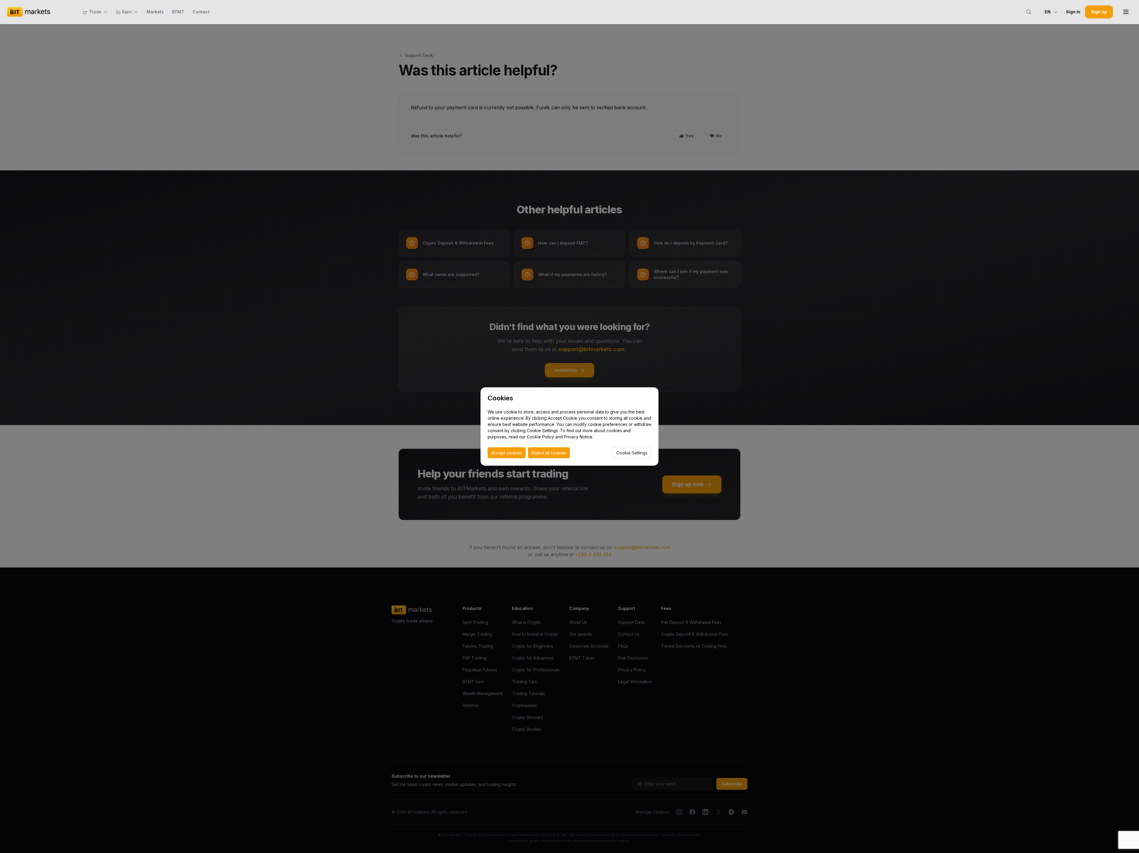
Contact (201, 11)
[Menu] (1126, 12)
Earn (127, 11)
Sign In (1073, 11)
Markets (155, 11)
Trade (95, 11)
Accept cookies (506, 452)
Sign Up (1099, 11)
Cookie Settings (632, 452)
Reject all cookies (549, 452)
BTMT (178, 11)
